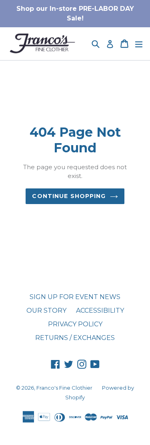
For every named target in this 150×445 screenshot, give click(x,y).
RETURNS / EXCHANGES (75, 338)
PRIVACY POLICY (75, 324)
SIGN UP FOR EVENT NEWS (75, 297)
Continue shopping (69, 196)
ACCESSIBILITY (100, 310)
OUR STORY (46, 310)
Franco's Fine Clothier (64, 387)
